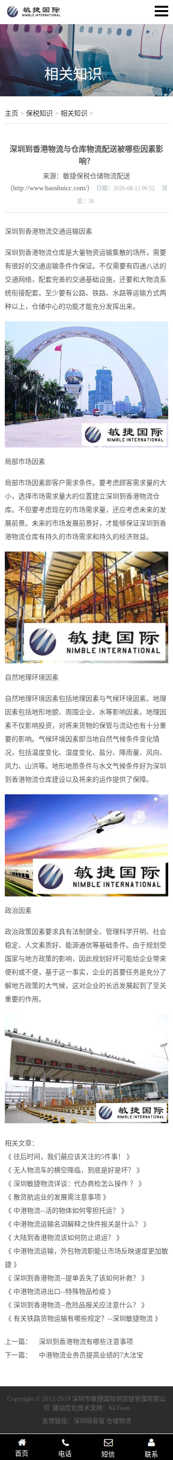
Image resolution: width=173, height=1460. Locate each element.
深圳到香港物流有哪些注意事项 (86, 1341)
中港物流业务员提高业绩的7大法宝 (91, 1355)
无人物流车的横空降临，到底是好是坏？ (74, 1170)
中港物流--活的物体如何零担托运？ (66, 1210)
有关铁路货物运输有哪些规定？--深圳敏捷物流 (83, 1318)
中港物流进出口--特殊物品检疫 (59, 1291)
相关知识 (73, 74)
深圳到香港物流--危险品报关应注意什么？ (76, 1305)
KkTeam (119, 1407)
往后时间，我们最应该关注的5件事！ (68, 1156)
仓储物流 (118, 1420)
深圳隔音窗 (89, 1420)
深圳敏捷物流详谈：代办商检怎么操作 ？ (74, 1183)
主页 (11, 113)
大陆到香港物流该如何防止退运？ (63, 1237)
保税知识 (39, 113)
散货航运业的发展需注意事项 (57, 1197)
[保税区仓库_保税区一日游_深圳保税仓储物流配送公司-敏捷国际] (33, 17)
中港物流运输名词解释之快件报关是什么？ (77, 1224)
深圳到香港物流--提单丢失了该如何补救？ (76, 1278)
